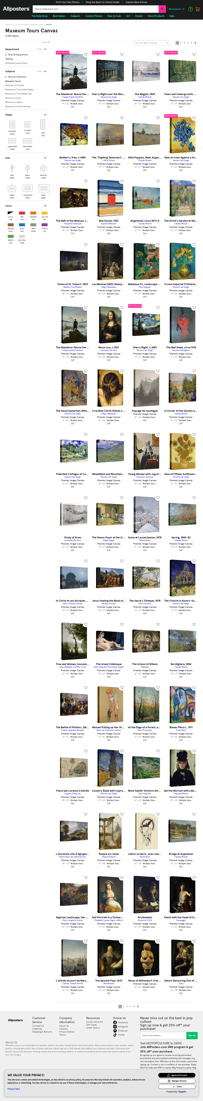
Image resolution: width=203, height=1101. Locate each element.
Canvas (48, 24)
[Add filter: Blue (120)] (22, 224)
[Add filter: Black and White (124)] (10, 212)
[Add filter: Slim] (43, 124)
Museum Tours (36, 24)
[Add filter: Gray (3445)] (33, 224)
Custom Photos (93, 16)
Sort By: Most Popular (146, 43)
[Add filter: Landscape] (12, 141)
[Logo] (16, 9)
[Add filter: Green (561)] (10, 236)
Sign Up (192, 1035)
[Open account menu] (183, 9)
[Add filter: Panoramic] (27, 141)
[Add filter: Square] (28, 124)
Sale (172, 16)
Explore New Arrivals (136, 2)
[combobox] (96, 9)
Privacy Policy (14, 1088)
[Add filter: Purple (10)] (44, 224)
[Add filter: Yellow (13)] (44, 212)
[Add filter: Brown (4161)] (10, 224)
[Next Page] (195, 43)
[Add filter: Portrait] (12, 124)
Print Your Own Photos (67, 2)
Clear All (46, 42)
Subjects (10, 24)
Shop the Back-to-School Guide (102, 2)
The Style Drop (40, 16)
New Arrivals (114, 16)
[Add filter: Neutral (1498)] (22, 236)
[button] (67, 2)
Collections (22, 24)
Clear (39, 71)
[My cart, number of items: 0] (197, 9)
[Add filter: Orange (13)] (33, 212)
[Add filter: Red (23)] (22, 212)
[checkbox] (11, 170)
